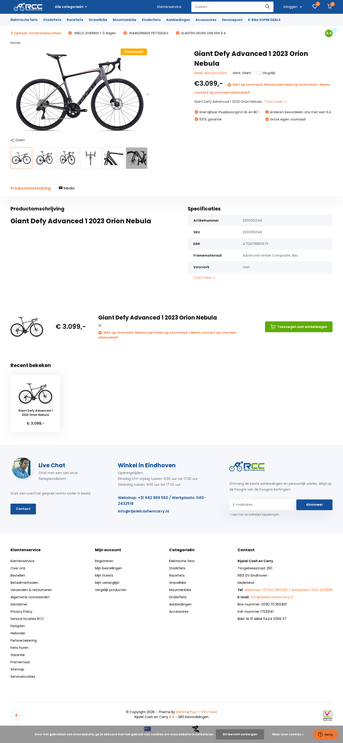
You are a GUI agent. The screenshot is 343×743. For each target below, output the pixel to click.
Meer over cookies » (288, 734)
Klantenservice (169, 6)
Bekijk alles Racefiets (210, 73)
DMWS (181, 712)
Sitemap (17, 669)
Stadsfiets (52, 19)
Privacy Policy (21, 611)
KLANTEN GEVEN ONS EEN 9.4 (203, 33)
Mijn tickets (104, 575)
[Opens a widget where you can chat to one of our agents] (325, 735)
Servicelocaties (22, 676)
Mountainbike (124, 19)
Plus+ (194, 712)
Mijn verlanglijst (107, 582)
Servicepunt (232, 19)
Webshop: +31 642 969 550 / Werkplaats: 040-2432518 (162, 500)
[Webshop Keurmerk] (327, 715)
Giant (246, 73)
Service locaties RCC (27, 618)
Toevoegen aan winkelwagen (302, 326)
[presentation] (12, 94)
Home (15, 43)
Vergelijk (268, 73)
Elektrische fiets (24, 19)
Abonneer (314, 504)
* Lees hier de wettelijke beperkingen (254, 514)
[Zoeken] (267, 7)
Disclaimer (19, 604)
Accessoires (206, 19)
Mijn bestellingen (108, 568)
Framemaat (20, 662)
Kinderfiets (151, 19)
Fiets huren (19, 647)
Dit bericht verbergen (240, 734)
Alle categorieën (69, 6)
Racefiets (75, 19)
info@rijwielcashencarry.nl (143, 511)
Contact (23, 508)
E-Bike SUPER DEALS (264, 19)
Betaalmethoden (24, 582)
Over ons (17, 568)
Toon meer (274, 101)
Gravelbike (98, 19)
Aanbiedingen (178, 19)
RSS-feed (209, 712)
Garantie (17, 655)
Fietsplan (17, 626)
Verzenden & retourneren (31, 590)
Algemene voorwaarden (30, 597)
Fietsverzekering (23, 640)
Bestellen (17, 575)
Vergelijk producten (110, 590)
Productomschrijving (30, 188)
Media (68, 188)
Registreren (104, 561)
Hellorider (17, 633)
